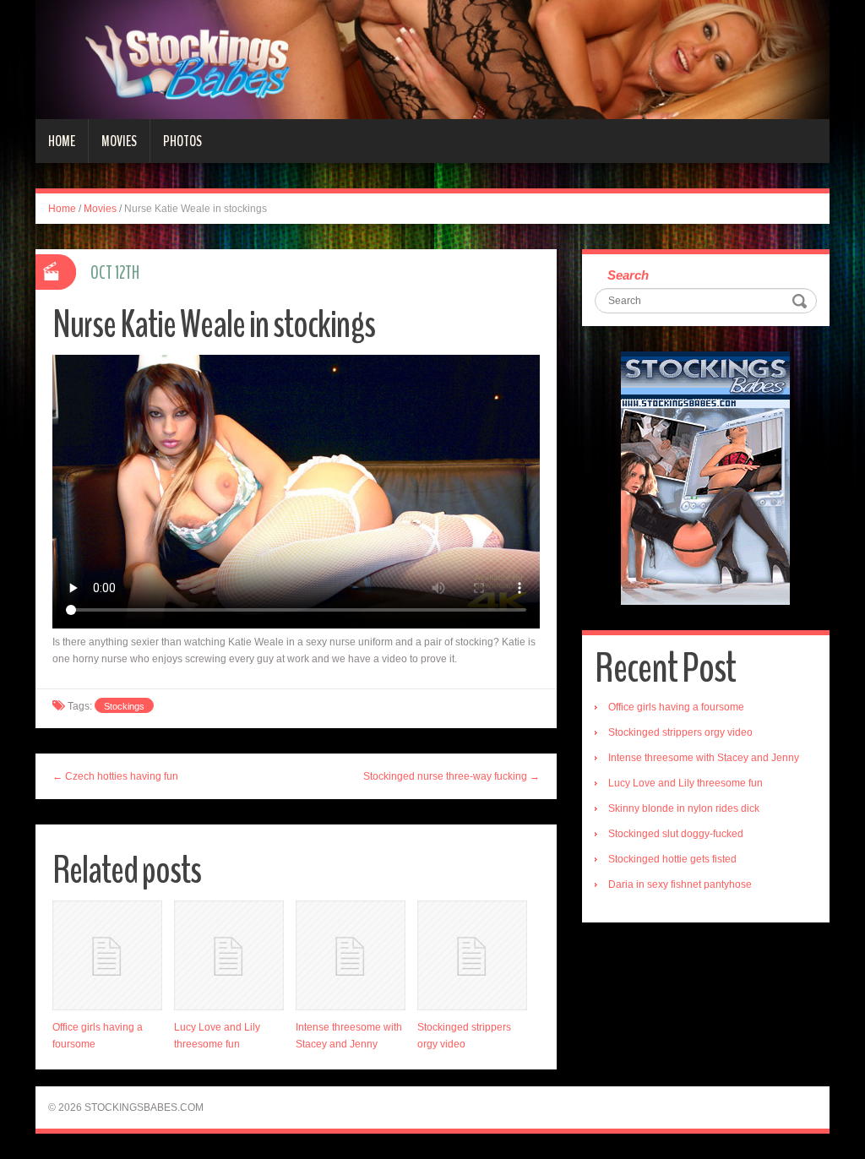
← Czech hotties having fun (115, 776)
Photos (182, 141)
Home (61, 141)
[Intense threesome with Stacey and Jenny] (350, 955)
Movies (119, 141)
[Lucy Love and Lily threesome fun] (229, 955)
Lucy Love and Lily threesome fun (685, 783)
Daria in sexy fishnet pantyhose (680, 884)
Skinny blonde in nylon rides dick (683, 808)
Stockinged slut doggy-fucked (675, 834)
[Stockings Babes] (432, 59)
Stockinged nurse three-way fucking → (451, 776)
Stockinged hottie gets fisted (672, 859)
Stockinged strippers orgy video (680, 732)
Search (628, 275)
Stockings (124, 706)
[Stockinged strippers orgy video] (472, 955)
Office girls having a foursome (676, 707)
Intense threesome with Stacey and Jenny (703, 758)
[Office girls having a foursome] (107, 955)
